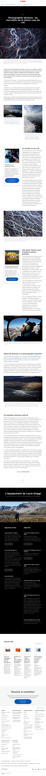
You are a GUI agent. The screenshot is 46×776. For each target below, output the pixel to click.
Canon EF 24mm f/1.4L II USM (32, 580)
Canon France (4, 769)
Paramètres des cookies (23, 765)
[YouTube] (43, 769)
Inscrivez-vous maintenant (23, 702)
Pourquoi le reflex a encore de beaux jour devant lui (27, 659)
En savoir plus (12, 279)
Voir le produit (28, 558)
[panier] (2, 1)
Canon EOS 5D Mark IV (10, 550)
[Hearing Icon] (41, 1)
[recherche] (5, 1)
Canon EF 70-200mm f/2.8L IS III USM (17, 358)
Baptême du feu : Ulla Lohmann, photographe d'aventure (18, 659)
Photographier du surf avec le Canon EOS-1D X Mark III (38, 659)
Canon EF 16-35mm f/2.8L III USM (10, 122)
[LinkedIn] (38, 769)
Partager (23, 482)
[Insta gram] (35, 769)
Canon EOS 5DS (8, 576)
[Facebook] (32, 769)
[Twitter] (41, 769)
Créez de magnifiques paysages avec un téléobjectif (7, 659)
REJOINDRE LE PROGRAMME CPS (12, 180)
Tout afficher (38, 643)
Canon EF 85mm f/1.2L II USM (32, 620)
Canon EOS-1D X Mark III (11, 533)
